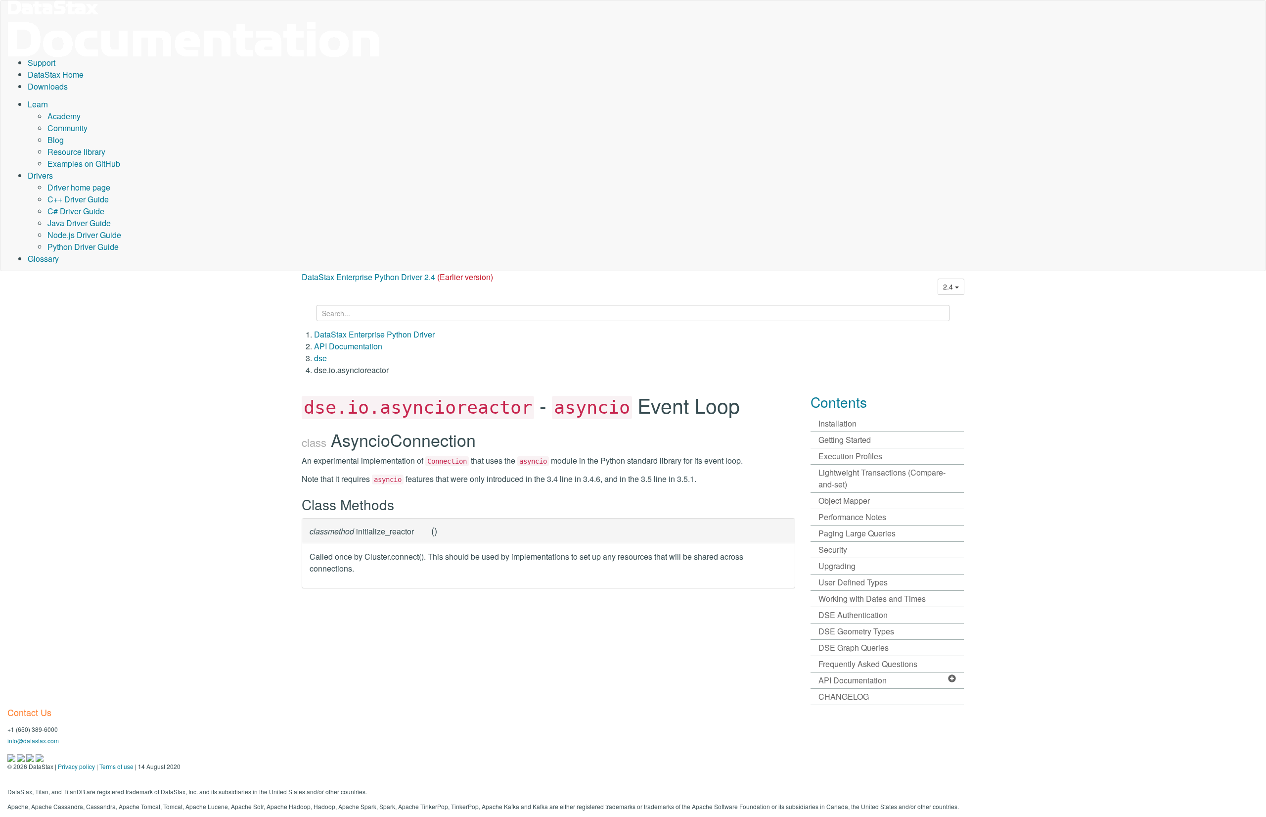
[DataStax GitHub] (40, 757)
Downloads (48, 86)
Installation (837, 423)
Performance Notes (852, 517)
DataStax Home (56, 74)
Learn (38, 104)
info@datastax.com (33, 740)
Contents (839, 402)
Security (832, 549)
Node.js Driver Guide (84, 234)
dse (320, 358)
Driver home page (78, 187)
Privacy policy (76, 766)
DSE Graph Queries (853, 647)
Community (67, 128)
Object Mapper (844, 500)
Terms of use (116, 766)
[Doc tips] (21, 757)
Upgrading (837, 566)
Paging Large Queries (857, 533)
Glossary (43, 258)
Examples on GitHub (83, 163)
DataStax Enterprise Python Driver (374, 334)
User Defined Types (853, 582)
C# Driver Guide (75, 211)
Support (41, 62)
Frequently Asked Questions (867, 664)
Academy (64, 116)
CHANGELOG (843, 696)
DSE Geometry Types (856, 631)
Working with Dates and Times (872, 598)
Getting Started (844, 439)
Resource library (76, 151)
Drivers (40, 175)
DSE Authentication (853, 615)
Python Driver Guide (83, 246)
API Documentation (348, 346)
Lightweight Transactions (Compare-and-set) (882, 478)
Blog (55, 139)
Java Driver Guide (79, 223)
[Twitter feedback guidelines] (31, 757)
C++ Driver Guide (78, 199)
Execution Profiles (850, 456)
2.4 (949, 286)
